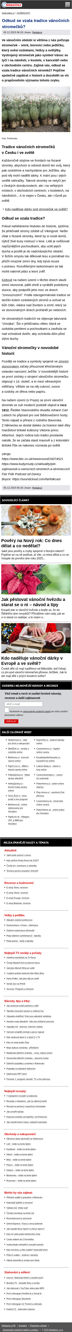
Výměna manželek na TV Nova (21, 957)
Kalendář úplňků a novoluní (19, 1203)
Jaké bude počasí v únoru (18, 855)
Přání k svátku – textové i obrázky (22, 1255)
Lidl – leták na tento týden (18, 1144)
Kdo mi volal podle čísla (17, 1042)
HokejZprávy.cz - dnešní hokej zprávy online (17, 787)
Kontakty (23, 1325)
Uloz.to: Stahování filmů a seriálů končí (24, 1278)
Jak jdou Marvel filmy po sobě (20, 968)
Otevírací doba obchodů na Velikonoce (24, 1139)
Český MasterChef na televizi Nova (23, 963)
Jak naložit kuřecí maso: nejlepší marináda (26, 1122)
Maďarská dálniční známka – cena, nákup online (29, 1053)
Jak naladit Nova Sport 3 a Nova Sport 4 (25, 1229)
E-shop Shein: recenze (17, 893)
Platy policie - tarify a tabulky (19, 941)
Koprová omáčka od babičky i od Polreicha (26, 1117)
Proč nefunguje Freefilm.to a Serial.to (24, 1293)
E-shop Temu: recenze (17, 887)
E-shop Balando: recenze (18, 903)
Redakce (37, 32)
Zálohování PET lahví (16, 1074)
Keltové (7, 280)
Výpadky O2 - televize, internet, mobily (24, 1027)
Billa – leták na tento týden (18, 1160)
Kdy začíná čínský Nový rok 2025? (22, 860)
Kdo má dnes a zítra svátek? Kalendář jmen (27, 1250)
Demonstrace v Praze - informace (22, 925)
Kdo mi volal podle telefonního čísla (23, 1234)
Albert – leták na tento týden (19, 1154)
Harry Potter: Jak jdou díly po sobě (22, 978)
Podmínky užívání (38, 1325)
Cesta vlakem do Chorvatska (20, 1239)
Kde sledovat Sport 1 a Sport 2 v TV (23, 1037)
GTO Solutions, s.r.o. (53, 1330)
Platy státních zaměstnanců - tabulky (23, 936)
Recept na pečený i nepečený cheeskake (26, 1106)
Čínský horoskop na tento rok (20, 1213)
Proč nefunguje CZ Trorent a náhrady (24, 1304)
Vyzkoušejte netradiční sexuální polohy (25, 1244)
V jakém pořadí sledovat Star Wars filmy (25, 973)
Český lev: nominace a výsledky (21, 866)
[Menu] (67, 4)
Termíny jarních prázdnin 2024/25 (22, 871)
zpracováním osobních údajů (37, 711)
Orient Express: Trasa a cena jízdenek (24, 1223)
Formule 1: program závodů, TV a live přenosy (28, 1079)
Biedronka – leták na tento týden (21, 1175)
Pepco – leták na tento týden (19, 1165)
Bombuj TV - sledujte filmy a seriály (23, 1283)
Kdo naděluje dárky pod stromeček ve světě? (36, 209)
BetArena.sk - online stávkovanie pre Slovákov (17, 808)
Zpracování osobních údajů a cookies (20, 1330)
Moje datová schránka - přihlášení (22, 1048)
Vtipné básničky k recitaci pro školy (22, 1260)
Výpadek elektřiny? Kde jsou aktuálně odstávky (28, 1016)
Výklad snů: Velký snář (17, 1208)
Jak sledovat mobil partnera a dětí (22, 1006)
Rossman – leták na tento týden (21, 1180)
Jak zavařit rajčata (15, 1111)
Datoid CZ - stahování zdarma (20, 1309)
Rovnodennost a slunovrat (18, 1218)
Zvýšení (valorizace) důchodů (20, 930)
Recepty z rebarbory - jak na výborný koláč (26, 1101)
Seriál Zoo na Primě (15, 984)
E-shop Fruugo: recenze (17, 898)
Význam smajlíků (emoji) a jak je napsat (25, 1032)
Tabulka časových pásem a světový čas (25, 1011)
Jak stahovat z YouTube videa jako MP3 (25, 1288)
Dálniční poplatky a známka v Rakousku (25, 1063)
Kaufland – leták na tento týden (21, 1149)
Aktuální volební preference (19, 920)
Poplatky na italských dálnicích (20, 1069)
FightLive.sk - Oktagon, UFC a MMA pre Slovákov (19, 820)
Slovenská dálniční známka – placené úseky (27, 1058)
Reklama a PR (9, 1325)
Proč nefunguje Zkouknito (18, 1299)
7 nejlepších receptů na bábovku (21, 1096)
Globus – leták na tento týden (20, 1170)
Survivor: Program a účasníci (20, 989)
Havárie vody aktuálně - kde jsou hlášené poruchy (30, 1021)
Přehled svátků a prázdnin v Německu (24, 1197)
